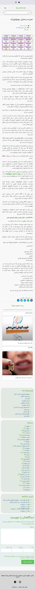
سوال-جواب (26, 453)
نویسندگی (27, 479)
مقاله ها (18, 28)
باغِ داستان (26, 412)
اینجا (3, 156)
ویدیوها (27, 490)
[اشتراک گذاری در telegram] (21, 300)
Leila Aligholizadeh (24, 509)
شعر (28, 455)
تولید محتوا (23, 28)
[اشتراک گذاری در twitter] (25, 300)
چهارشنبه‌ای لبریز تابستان (22, 414)
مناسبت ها (26, 470)
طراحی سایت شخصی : (22, 587)
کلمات (28, 461)
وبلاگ (28, 483)
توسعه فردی (26, 435)
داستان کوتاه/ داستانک (23, 446)
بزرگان (28, 429)
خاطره (28, 442)
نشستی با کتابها (25, 474)
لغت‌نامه (27, 466)
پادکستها (27, 431)
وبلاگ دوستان (26, 485)
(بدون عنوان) (26, 401)
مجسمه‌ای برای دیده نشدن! (22, 407)
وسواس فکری (28, 313)
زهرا (28, 504)
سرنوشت (22, 504)
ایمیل (20, 547)
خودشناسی (26, 444)
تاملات (28, 433)
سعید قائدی (14, 587)
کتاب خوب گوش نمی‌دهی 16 (25, 343)
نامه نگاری (27, 472)
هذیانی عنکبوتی (25, 403)
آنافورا (28, 426)
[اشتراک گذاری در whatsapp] (28, 300)
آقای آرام (30, 348)
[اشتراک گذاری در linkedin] (18, 300)
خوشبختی (27, 416)
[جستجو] (5, 12)
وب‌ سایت (8, 547)
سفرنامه (27, 450)
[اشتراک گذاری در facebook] (31, 300)
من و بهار (27, 409)
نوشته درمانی (26, 477)
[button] (5, 7)
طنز (29, 457)
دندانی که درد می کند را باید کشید (23, 378)
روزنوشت (27, 448)
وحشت (27, 487)
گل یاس (27, 399)
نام (32, 547)
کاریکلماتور (27, 459)
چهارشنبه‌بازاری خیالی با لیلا (22, 394)
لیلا (29, 507)
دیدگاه (32, 527)
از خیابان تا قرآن (25, 396)
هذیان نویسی (26, 481)
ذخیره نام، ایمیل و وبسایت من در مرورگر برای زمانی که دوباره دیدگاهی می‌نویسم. (19, 557)
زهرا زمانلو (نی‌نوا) (21, 8)
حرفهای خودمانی (25, 439)
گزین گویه (27, 463)
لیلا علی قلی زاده (25, 500)
